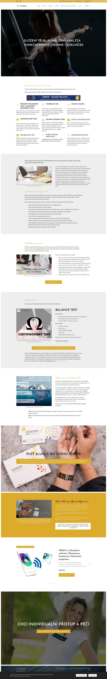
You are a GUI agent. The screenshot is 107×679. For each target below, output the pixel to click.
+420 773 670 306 (87, 1)
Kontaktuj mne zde (61, 361)
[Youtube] (20, 1)
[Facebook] (17, 1)
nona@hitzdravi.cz (78, 1)
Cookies (89, 669)
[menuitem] (39, 6)
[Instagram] (18, 1)
